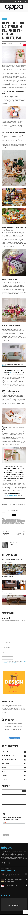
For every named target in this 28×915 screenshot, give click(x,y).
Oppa (10, 372)
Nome (4, 828)
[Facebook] (15, 1)
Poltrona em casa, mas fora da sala (11, 729)
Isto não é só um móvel (7, 576)
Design (4, 767)
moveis (12, 523)
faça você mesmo (5, 522)
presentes (16, 523)
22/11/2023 (10, 562)
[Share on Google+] (25, 43)
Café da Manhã (4, 519)
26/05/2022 (11, 578)
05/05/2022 (11, 593)
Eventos (4, 775)
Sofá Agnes (4, 365)
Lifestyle (4, 19)
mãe (9, 522)
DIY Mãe (18, 521)
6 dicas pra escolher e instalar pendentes (12, 874)
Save (25, 44)
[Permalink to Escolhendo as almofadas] (2, 885)
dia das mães (4, 521)
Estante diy (22, 521)
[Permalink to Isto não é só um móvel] (14, 585)
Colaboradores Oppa (8, 756)
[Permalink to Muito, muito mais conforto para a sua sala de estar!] (2, 880)
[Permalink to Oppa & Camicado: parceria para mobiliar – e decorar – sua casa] (14, 569)
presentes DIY (20, 523)
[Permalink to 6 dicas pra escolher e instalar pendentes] (2, 874)
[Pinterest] (23, 1)
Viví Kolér (5, 562)
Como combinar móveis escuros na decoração (13, 592)
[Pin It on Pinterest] (3, 512)
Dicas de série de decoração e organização (13, 726)
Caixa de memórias (11, 519)
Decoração (5, 764)
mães (12, 522)
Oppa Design (6, 578)
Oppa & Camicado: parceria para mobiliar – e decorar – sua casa (13, 560)
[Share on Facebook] (21, 43)
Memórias (15, 522)
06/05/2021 (10, 43)
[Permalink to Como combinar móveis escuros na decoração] (14, 600)
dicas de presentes (10, 521)
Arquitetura (6, 752)
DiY (15, 521)
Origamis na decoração (10, 495)
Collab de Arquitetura (9, 760)
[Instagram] (18, 1)
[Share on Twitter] (23, 43)
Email (4, 822)
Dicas (3, 771)
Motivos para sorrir (6, 523)
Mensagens (20, 522)
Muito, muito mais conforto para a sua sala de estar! (13, 880)
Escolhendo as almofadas (11, 885)
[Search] (2, 1)
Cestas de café (18, 519)
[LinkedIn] (20, 1)
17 (26, 874)
